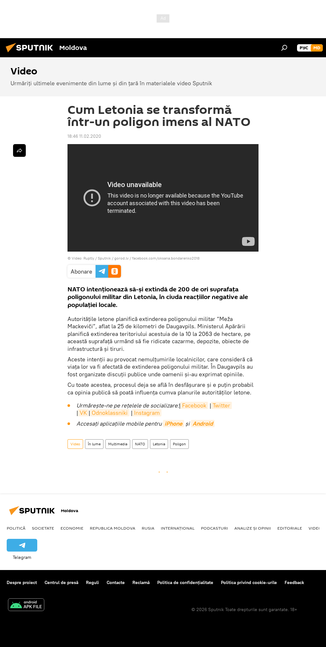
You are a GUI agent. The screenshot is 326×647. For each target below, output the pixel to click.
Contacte (116, 582)
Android (203, 423)
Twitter (221, 405)
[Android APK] (26, 605)
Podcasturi (214, 528)
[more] (19, 150)
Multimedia (117, 444)
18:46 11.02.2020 (84, 136)
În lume (94, 444)
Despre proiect (22, 582)
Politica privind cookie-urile (249, 582)
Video (75, 444)
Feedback (294, 582)
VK (83, 412)
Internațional (178, 528)
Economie (71, 528)
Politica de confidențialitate (185, 582)
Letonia (159, 444)
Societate (43, 528)
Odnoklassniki (110, 412)
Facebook (194, 405)
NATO (140, 444)
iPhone (173, 423)
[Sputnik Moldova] (31, 53)
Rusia (148, 528)
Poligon (179, 444)
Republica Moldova (112, 528)
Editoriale (289, 528)
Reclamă (141, 582)
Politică (16, 528)
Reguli (92, 582)
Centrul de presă (61, 582)
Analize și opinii (252, 528)
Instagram (147, 412)
